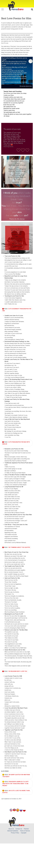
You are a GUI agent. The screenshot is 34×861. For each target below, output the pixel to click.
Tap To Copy (18, 265)
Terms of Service (25, 831)
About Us (11, 829)
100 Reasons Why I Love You (17, 671)
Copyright (23, 833)
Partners (26, 829)
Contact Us (19, 829)
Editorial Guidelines (12, 831)
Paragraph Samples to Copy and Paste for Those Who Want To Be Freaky (15, 783)
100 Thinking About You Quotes (19, 547)
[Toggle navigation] (2, 9)
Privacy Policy (15, 833)
